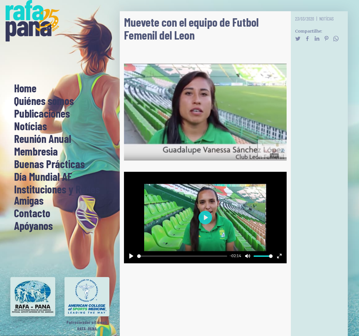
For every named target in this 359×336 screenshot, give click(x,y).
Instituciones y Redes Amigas (57, 195)
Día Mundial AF (43, 177)
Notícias (30, 126)
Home (25, 88)
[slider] (182, 256)
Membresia (36, 151)
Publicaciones (42, 114)
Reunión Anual (42, 139)
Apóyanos (33, 226)
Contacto (32, 213)
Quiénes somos (44, 101)
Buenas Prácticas (49, 164)
